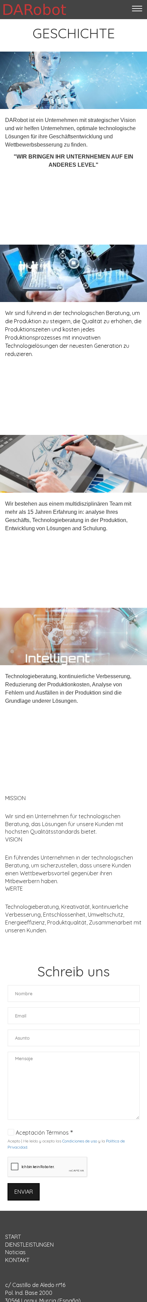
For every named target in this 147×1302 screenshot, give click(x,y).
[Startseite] (34, 9)
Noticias (15, 1252)
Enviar (23, 1191)
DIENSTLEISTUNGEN (29, 1244)
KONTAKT (17, 1260)
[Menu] (137, 9)
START (13, 1236)
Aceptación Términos (42, 1132)
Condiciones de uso (79, 1140)
